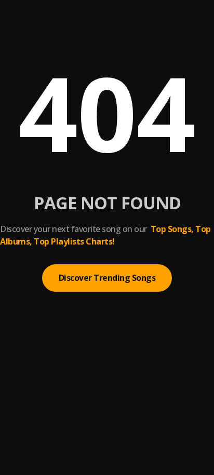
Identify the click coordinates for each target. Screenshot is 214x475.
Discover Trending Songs (107, 277)
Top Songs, (172, 229)
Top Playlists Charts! (74, 241)
